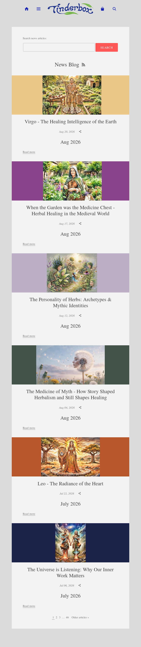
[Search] (114, 9)
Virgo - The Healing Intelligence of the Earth (71, 121)
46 (67, 617)
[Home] (26, 9)
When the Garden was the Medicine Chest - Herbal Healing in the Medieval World (70, 210)
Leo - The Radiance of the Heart (70, 483)
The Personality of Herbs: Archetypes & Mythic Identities (70, 302)
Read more (29, 152)
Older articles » (80, 617)
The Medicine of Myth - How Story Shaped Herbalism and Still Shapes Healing (70, 394)
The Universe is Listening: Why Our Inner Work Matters (70, 572)
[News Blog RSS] (83, 65)
